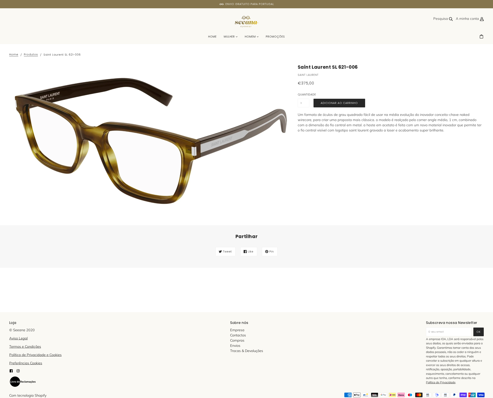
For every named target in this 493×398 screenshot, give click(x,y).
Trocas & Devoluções (246, 351)
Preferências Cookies (25, 363)
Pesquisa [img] (441, 18)
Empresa (237, 330)
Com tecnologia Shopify (27, 395)
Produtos (31, 54)
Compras (237, 340)
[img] (11, 370)
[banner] (246, 21)
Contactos (238, 335)
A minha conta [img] (468, 18)
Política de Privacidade (440, 382)
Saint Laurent (308, 75)
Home (13, 54)
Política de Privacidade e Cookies (35, 355)
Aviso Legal (18, 338)
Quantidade (303, 94)
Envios (235, 345)
